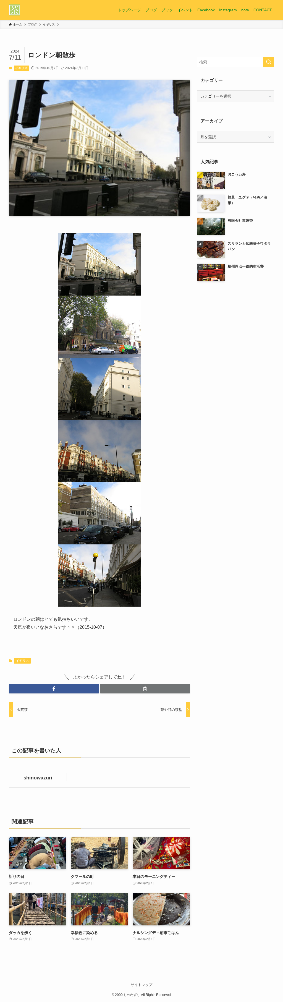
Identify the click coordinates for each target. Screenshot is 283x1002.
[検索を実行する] (268, 62)
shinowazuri (37, 778)
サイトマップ (141, 985)
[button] (54, 688)
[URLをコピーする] (145, 688)
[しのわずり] (14, 9)
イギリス (21, 68)
